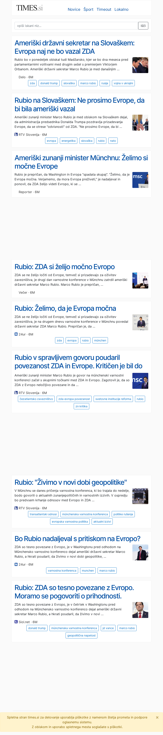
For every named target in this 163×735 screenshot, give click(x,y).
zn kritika (81, 406)
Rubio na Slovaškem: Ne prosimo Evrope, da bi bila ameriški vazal (79, 104)
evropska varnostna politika (70, 521)
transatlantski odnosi (43, 514)
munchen (88, 570)
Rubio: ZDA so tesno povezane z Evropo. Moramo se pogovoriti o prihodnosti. (74, 591)
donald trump (49, 83)
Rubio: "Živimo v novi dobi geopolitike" (71, 482)
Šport (88, 9)
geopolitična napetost (81, 635)
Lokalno (121, 9)
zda (32, 83)
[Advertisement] (81, 228)
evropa (51, 140)
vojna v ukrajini (123, 83)
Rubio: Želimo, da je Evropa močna (65, 308)
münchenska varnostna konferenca (85, 514)
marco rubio (88, 83)
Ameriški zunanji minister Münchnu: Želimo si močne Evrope (81, 161)
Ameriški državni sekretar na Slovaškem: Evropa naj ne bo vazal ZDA (74, 47)
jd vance (108, 628)
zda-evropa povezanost (74, 399)
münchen (100, 340)
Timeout (104, 9)
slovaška (69, 83)
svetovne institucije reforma (113, 399)
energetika (69, 140)
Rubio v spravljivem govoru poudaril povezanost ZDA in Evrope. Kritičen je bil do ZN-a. (78, 365)
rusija (104, 83)
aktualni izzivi (102, 521)
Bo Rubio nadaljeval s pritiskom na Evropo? (77, 538)
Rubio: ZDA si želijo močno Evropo (64, 266)
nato (113, 140)
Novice (74, 9)
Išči (143, 26)
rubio (101, 140)
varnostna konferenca (62, 570)
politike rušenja (123, 514)
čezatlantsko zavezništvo (36, 399)
